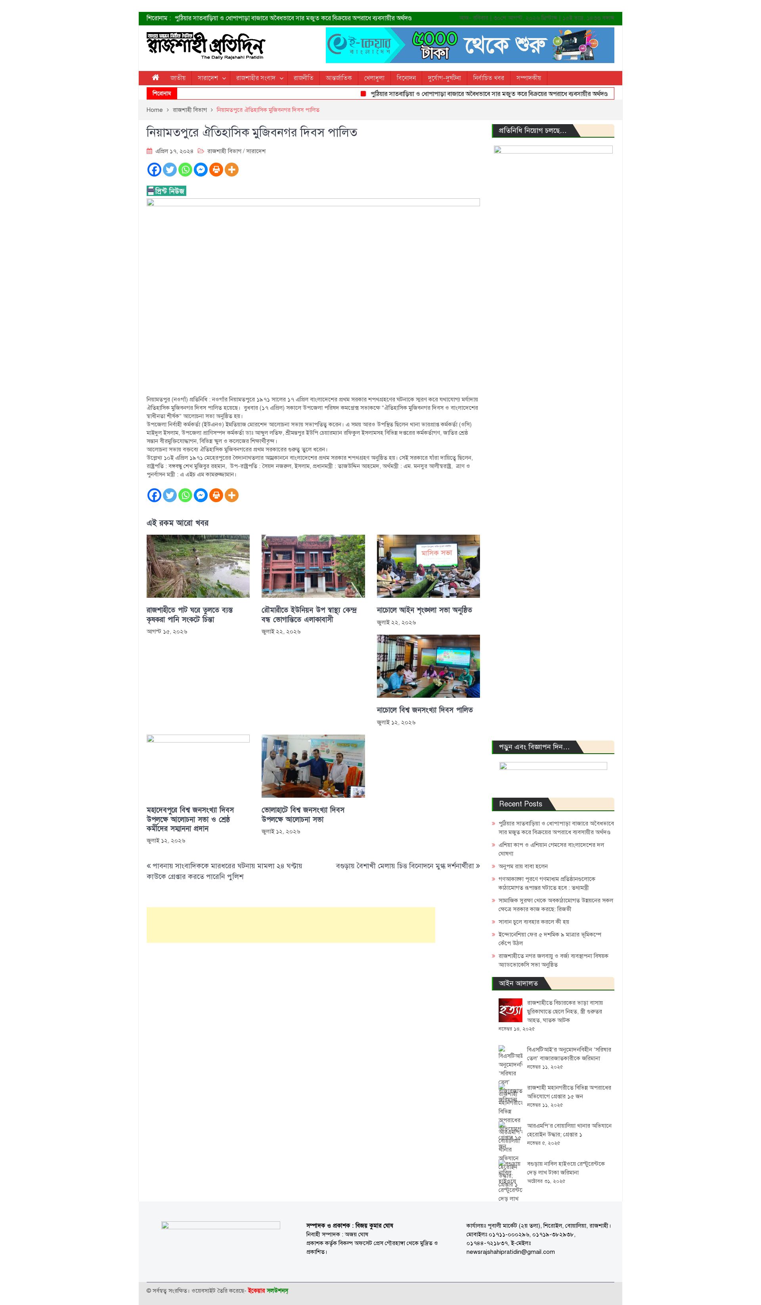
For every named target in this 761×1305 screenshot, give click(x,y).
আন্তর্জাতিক (339, 78)
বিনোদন (406, 78)
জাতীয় (177, 78)
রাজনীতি (304, 78)
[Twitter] (170, 170)
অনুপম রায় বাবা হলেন (523, 866)
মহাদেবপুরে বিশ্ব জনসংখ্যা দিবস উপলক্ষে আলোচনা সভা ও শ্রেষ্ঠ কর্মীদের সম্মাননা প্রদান (190, 819)
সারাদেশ (208, 78)
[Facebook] (154, 170)
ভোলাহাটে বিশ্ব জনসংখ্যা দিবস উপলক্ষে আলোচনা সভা (303, 815)
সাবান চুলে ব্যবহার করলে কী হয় (534, 921)
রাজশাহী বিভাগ (224, 151)
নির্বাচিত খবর (488, 78)
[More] (232, 170)
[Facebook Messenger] (201, 170)
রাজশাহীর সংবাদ (255, 78)
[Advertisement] (291, 925)
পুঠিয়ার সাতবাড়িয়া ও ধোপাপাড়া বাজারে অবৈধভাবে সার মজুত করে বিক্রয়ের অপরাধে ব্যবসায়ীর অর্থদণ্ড (293, 18)
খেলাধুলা (374, 78)
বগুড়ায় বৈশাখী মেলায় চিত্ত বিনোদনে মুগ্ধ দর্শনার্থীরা (405, 866)
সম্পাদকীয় (528, 78)
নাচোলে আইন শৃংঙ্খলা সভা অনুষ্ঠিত (424, 610)
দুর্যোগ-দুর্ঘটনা (444, 78)
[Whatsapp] (185, 170)
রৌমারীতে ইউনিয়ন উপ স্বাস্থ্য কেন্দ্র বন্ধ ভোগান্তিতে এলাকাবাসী (309, 615)
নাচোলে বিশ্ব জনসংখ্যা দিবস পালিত (425, 710)
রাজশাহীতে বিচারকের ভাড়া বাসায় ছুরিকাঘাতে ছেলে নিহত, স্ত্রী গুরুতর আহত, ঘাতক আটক (565, 1011)
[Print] (216, 170)
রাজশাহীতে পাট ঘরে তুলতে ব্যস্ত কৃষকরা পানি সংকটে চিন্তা (190, 615)
